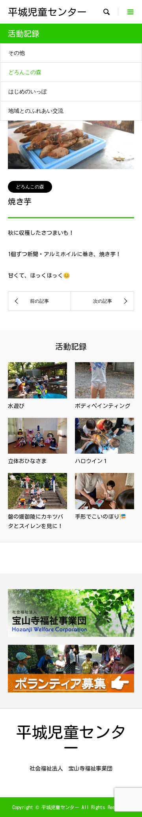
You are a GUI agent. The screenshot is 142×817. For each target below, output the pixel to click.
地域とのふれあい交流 (36, 110)
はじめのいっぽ (27, 91)
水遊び (16, 406)
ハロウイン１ (91, 461)
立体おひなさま (27, 461)
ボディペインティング (102, 406)
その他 (16, 52)
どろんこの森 (24, 72)
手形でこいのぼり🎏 (100, 516)
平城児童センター (47, 12)
